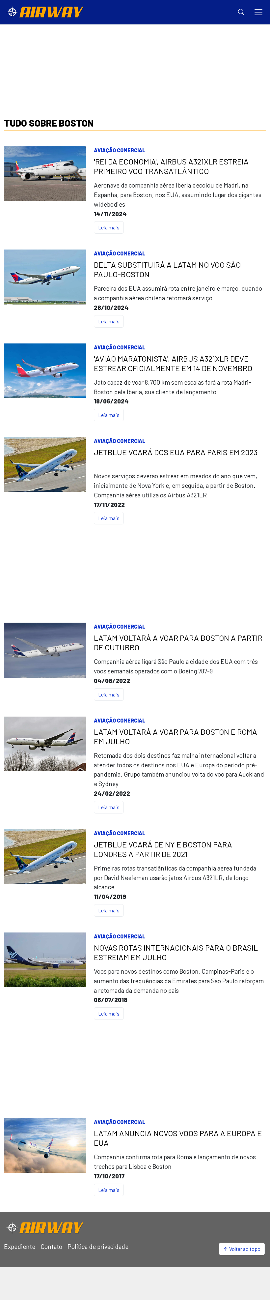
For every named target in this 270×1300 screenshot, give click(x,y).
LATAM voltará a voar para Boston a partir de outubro (178, 642)
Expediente (19, 1246)
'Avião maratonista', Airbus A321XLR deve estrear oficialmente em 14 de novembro (173, 363)
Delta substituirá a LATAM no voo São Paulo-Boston (167, 269)
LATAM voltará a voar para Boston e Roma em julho (175, 736)
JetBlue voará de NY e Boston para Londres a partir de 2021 (163, 849)
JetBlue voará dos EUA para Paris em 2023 (175, 452)
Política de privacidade (98, 1246)
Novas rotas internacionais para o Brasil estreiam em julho (176, 952)
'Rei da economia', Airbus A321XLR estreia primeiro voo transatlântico (171, 166)
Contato (51, 1246)
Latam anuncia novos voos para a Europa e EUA (178, 1138)
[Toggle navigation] (258, 12)
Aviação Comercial (120, 150)
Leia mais (109, 227)
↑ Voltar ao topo (241, 1249)
